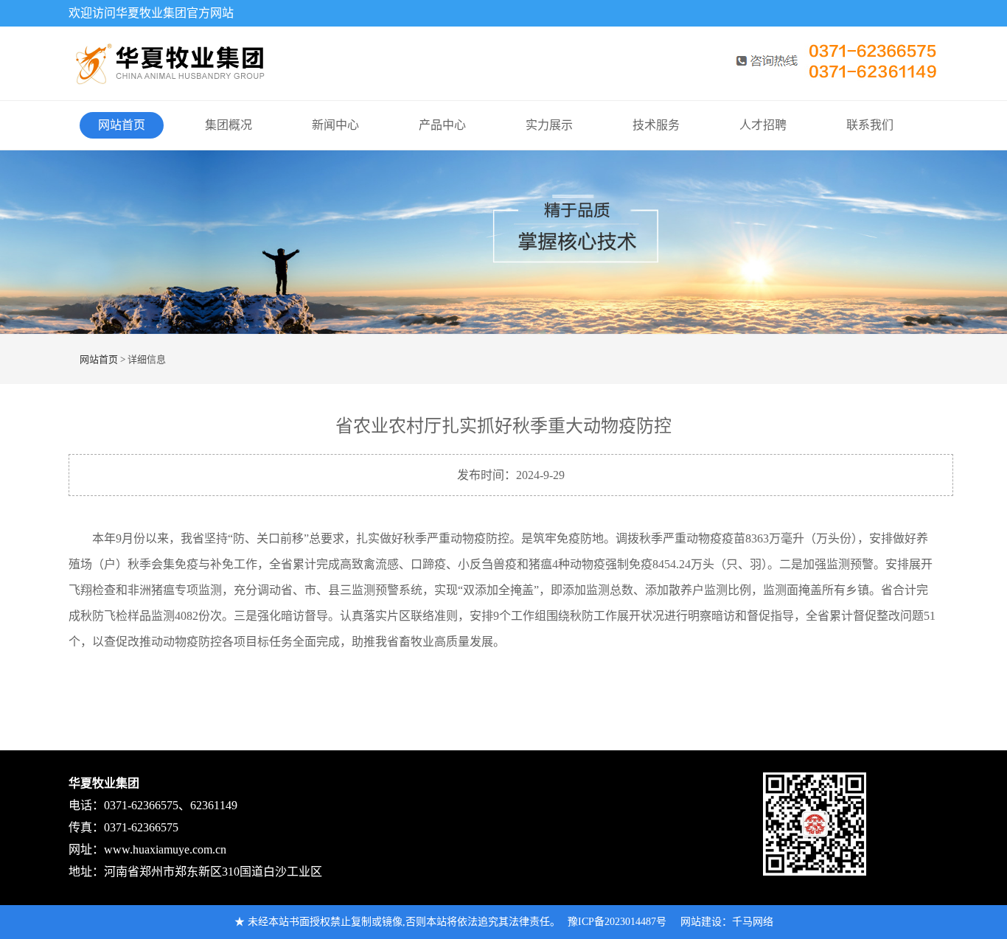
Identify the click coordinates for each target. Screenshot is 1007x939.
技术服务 (656, 125)
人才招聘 (763, 125)
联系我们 (869, 125)
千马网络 (752, 921)
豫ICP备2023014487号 (617, 921)
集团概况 (228, 125)
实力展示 (549, 125)
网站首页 (121, 125)
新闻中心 (335, 125)
